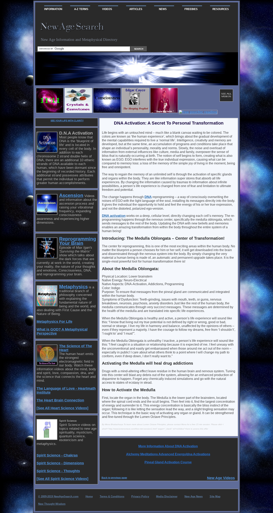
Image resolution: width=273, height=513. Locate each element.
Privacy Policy (140, 496)
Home (89, 496)
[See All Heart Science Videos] (62, 408)
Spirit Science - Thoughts (58, 471)
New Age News (193, 496)
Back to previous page (114, 477)
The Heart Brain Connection (60, 400)
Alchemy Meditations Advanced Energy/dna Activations (168, 454)
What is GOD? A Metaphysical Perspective (62, 331)
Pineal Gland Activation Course (168, 462)
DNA (148, 197)
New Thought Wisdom (52, 503)
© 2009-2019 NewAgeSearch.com (58, 496)
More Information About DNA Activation (168, 446)
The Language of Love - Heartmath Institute (66, 390)
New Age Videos (221, 478)
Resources (219, 9)
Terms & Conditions (112, 496)
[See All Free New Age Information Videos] (224, 100)
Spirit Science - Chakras (57, 455)
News (160, 9)
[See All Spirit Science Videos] (62, 479)
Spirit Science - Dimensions (60, 463)
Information (53, 9)
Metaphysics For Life (54, 321)
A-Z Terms (79, 9)
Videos (105, 9)
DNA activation (114, 216)
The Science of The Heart (75, 348)
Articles (134, 9)
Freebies (190, 9)
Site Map (215, 496)
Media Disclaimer (166, 496)
